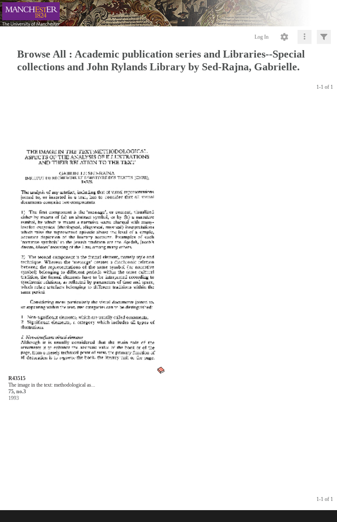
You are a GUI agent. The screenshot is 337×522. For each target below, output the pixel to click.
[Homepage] (168, 13)
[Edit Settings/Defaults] (284, 36)
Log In (262, 37)
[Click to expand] (324, 37)
